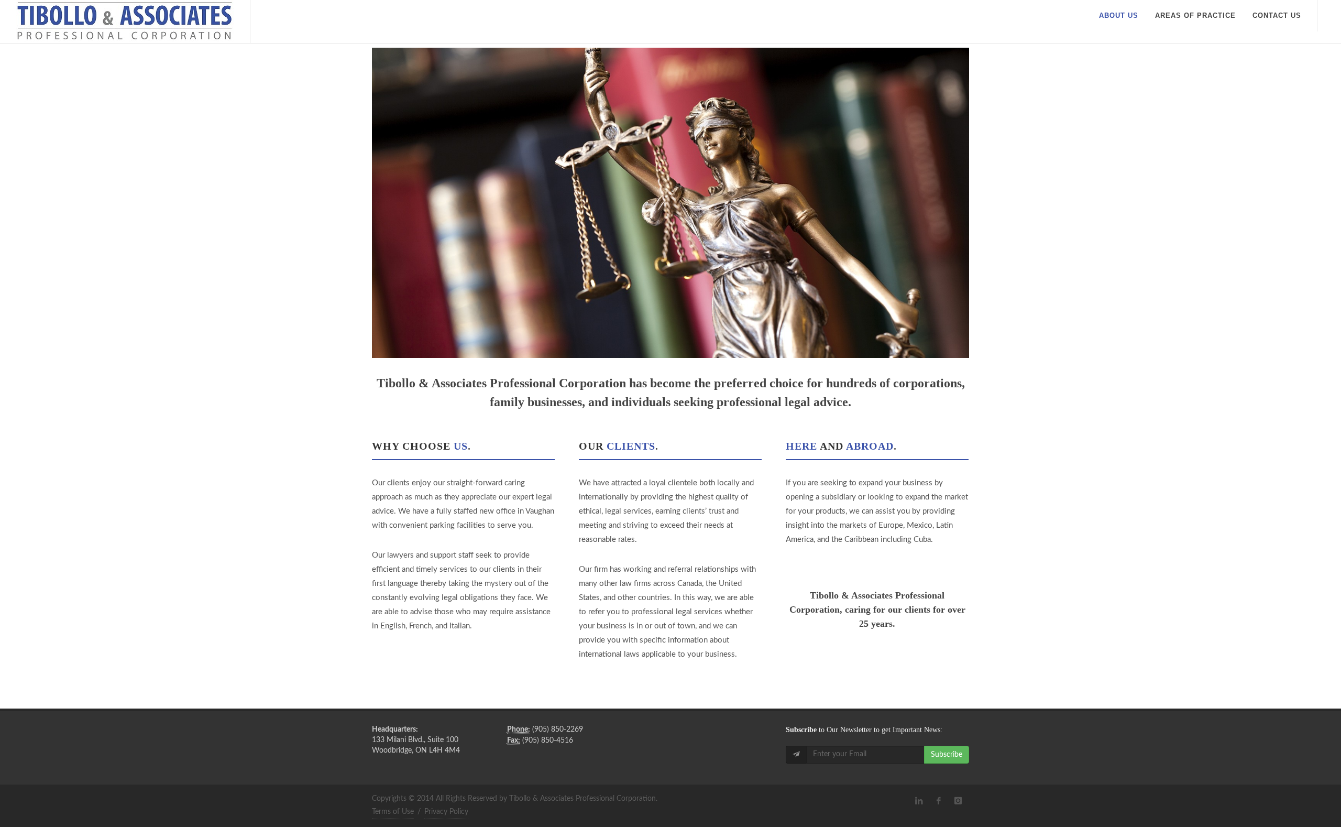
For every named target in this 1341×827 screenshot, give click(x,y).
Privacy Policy (446, 811)
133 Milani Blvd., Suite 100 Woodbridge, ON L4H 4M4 (416, 740)
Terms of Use (393, 811)
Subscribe (946, 754)
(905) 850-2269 (545, 729)
